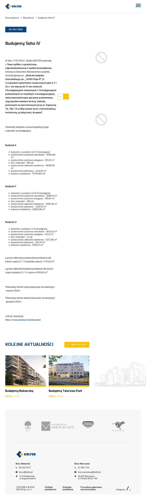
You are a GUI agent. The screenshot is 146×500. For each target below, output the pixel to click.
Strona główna (12, 18)
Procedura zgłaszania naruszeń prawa (91, 488)
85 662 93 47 (25, 467)
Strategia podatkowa (68, 488)
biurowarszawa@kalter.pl (89, 472)
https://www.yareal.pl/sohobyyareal (23, 320)
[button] (60, 96)
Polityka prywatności (50, 488)
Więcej (8, 396)
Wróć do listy (79, 344)
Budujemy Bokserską (19, 391)
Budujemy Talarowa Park (65, 391)
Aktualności (28, 18)
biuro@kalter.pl (26, 472)
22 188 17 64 (83, 467)
